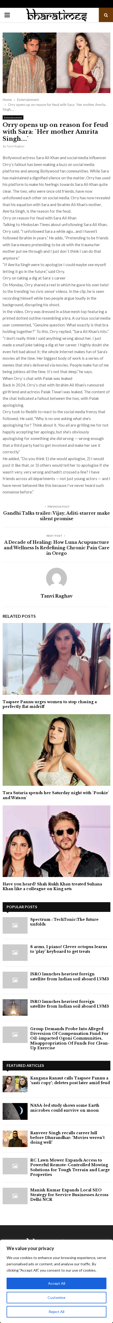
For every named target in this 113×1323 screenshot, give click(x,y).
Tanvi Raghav (15, 146)
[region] (56, 1281)
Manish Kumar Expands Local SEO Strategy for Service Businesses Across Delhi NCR (69, 1195)
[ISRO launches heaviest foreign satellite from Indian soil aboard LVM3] (15, 980)
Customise (56, 1297)
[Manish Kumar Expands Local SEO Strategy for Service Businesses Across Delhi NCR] (15, 1196)
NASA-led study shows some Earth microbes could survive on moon (64, 1107)
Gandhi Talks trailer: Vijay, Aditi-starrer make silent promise (56, 515)
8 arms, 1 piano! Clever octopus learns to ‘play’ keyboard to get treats (68, 949)
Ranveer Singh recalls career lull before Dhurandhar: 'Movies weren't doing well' (67, 1138)
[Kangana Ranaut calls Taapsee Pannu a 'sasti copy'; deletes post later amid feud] (15, 1084)
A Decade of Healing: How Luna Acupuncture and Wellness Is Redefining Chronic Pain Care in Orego (56, 548)
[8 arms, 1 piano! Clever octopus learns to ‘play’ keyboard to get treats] (15, 952)
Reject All (56, 1311)
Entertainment (13, 117)
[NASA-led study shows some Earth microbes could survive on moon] (15, 1111)
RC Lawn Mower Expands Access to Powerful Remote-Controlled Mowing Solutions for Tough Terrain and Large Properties (70, 1167)
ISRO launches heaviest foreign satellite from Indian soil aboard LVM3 (69, 976)
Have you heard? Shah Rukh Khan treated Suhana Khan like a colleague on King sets (52, 886)
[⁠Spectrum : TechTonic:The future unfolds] (15, 925)
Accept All (56, 1283)
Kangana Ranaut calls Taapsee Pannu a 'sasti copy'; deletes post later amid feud (70, 1080)
